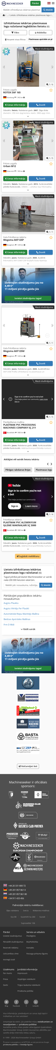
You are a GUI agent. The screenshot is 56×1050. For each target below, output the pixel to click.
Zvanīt (42, 104)
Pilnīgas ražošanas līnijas (17, 469)
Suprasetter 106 (28, 923)
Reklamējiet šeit (29, 766)
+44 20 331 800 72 (17, 885)
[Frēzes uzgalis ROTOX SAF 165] (28, 67)
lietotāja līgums (26, 1044)
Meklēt (49, 9)
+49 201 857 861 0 (17, 889)
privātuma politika (10, 1044)
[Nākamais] (52, 66)
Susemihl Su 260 (28, 917)
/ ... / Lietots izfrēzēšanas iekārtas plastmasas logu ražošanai (29, 15)
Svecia (26, 910)
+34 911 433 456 (16, 898)
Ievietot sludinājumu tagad (27, 298)
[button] (53, 3)
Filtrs (16, 32)
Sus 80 (13, 917)
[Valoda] (49, 3)
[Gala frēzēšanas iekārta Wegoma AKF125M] (28, 325)
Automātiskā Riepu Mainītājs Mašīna (21, 613)
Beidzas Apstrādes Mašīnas (17, 619)
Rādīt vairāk (29, 629)
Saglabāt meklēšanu (28, 556)
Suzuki (42, 917)
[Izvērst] (28, 116)
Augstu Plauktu (11, 603)
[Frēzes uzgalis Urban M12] (28, 140)
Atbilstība (41, 32)
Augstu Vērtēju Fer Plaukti (16, 608)
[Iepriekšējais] (4, 66)
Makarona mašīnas (41, 910)
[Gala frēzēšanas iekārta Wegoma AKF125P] (28, 214)
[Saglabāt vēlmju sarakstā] (51, 90)
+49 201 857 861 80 (17, 894)
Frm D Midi (9, 624)
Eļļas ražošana (13, 910)
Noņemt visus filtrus (16, 39)
